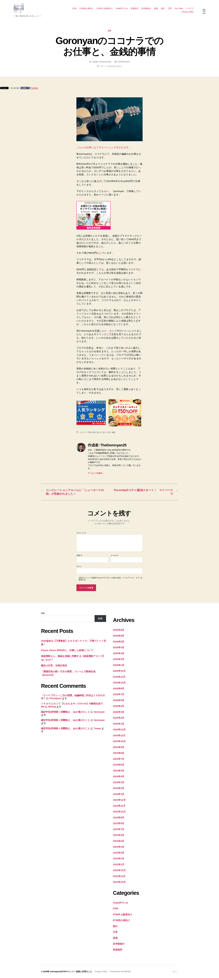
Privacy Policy (188, 12)
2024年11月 (119, 735)
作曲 (89, 432)
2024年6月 (118, 764)
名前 (79, 555)
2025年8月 (118, 688)
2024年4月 (118, 776)
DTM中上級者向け (104, 8)
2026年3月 (118, 653)
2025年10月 (119, 682)
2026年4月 (118, 647)
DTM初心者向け (86, 8)
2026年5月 (118, 641)
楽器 (156, 8)
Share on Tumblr (25, 88)
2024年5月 (118, 770)
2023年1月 (118, 864)
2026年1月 (118, 665)
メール (114, 555)
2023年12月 (119, 800)
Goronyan (99, 712)
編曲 (113, 432)
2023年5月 (118, 841)
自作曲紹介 (146, 8)
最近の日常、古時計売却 (54, 665)
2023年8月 (118, 823)
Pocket (34, 88)
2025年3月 (118, 712)
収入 (104, 432)
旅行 (163, 8)
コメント (81, 533)
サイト (79, 566)
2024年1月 (118, 794)
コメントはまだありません (111, 66)
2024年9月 (118, 747)
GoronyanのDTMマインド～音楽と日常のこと (71, 971)
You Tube (179, 8)
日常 (170, 8)
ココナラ (190, 8)
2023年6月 (118, 835)
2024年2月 (118, 788)
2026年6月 (118, 635)
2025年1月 (118, 723)
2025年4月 (118, 706)
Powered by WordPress (120, 971)
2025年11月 (119, 676)
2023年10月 (119, 811)
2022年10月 (119, 882)
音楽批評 (134, 8)
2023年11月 (119, 805)
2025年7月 (118, 694)
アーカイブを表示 (96, 473)
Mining (52, 706)
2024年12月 (119, 729)
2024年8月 (118, 753)
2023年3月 (118, 852)
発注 (109, 432)
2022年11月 (119, 876)
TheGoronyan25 (104, 62)
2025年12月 (119, 671)
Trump (97, 728)
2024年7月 (118, 759)
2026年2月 (118, 659)
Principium (55, 698)
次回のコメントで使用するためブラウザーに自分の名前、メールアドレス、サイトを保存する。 (111, 579)
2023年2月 (118, 858)
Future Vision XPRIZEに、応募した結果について (67, 650)
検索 (43, 613)
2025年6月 (118, 700)
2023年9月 (118, 817)
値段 (94, 432)
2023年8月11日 (124, 62)
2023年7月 (118, 829)
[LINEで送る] (15, 88)
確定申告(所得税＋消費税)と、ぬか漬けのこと (65, 712)
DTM (74, 8)
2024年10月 (119, 741)
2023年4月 (118, 846)
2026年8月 (118, 630)
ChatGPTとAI (122, 8)
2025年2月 (118, 717)
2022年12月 (119, 870)
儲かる (99, 432)
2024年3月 (118, 782)
